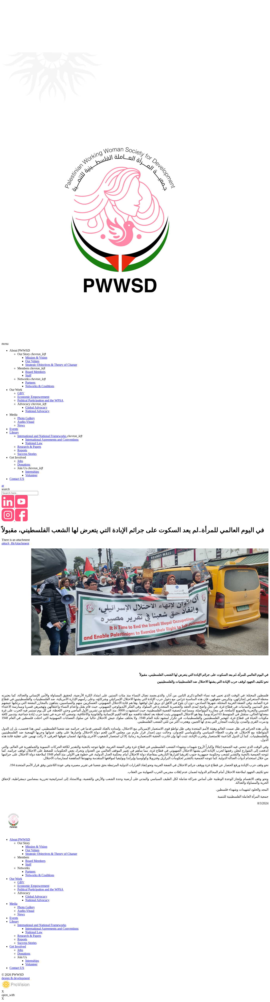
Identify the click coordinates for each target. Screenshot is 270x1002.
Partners (30, 382)
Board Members (35, 372)
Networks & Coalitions (39, 386)
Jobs (20, 461)
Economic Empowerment (33, 397)
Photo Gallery (26, 418)
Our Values (32, 361)
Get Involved (17, 946)
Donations (23, 464)
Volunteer (31, 475)
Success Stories (27, 454)
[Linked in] (8, 506)
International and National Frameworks (42, 436)
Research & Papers (29, 446)
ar (3, 485)
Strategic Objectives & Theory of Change (51, 364)
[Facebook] (21, 520)
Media (13, 903)
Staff (28, 375)
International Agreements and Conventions (51, 439)
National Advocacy (37, 411)
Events (13, 429)
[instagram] (8, 520)
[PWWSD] (120, 340)
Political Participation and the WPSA (40, 400)
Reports (22, 450)
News (21, 425)
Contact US (16, 479)
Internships (32, 471)
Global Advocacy (36, 407)
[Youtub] (21, 506)
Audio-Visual (25, 421)
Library (14, 432)
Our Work (15, 878)
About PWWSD (19, 839)
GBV (20, 393)
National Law (33, 443)
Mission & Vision (36, 357)
